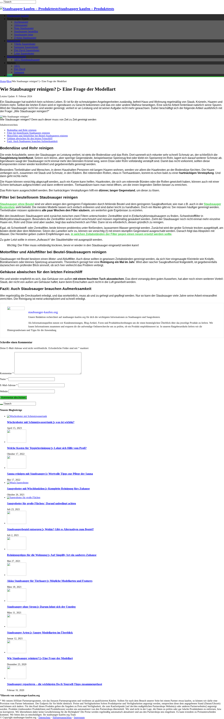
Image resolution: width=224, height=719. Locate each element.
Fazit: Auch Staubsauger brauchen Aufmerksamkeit (32, 141)
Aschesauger (21, 21)
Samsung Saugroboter (26, 47)
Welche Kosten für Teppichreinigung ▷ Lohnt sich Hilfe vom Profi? (47, 448)
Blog (9, 75)
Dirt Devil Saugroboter (26, 50)
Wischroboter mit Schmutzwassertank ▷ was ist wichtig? (40, 422)
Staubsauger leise (23, 34)
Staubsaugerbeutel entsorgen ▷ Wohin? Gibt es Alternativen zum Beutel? (50, 529)
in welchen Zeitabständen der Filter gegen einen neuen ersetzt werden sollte (121, 234)
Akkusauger (20, 25)
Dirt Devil (19, 69)
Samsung (19, 72)
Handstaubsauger (16, 56)
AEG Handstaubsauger (27, 59)
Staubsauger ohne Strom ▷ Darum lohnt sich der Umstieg (41, 606)
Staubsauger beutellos (26, 31)
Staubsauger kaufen (18, 15)
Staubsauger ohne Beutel (17, 204)
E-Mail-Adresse (9, 385)
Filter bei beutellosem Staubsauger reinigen (28, 133)
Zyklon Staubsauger (25, 37)
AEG (17, 65)
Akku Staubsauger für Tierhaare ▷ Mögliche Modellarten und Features (49, 581)
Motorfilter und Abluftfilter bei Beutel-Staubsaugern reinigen (37, 135)
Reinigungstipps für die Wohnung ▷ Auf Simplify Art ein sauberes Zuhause (51, 555)
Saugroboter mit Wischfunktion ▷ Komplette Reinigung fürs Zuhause (48, 488)
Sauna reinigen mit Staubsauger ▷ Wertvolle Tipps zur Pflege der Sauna (50, 473)
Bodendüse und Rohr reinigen (21, 130)
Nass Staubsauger (24, 28)
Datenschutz (44, 717)
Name (4, 379)
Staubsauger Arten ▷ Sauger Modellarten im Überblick (40, 632)
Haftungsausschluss (62, 717)
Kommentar (7, 373)
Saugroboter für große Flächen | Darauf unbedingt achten (41, 503)
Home (3, 81)
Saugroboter (13, 40)
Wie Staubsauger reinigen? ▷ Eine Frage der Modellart (40, 658)
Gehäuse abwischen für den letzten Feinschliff (29, 138)
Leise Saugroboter (24, 53)
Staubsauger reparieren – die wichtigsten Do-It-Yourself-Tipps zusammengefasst (54, 684)
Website (4, 391)
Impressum (79, 717)
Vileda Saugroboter (24, 43)
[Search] (1, 2)
